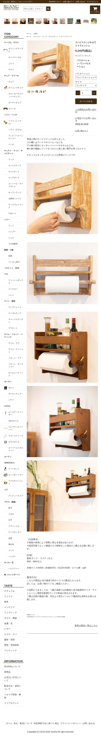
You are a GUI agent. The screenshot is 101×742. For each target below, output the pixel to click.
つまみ (11, 514)
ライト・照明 (9, 301)
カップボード (13, 178)
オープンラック (14, 192)
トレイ (11, 295)
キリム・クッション (15, 350)
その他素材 (13, 244)
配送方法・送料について (12, 687)
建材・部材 (9, 640)
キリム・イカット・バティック (13, 335)
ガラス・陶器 (10, 618)
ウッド (11, 225)
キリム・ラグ (13, 343)
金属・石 (8, 623)
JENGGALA (9, 463)
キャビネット (13, 171)
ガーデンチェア (14, 102)
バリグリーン (13, 568)
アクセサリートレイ (15, 482)
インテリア (9, 607)
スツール (12, 109)
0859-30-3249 (81, 124)
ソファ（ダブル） (15, 130)
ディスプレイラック (15, 206)
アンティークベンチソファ (15, 137)
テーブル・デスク (11, 42)
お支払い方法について (12, 679)
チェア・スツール (11, 75)
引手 (10, 520)
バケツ (11, 400)
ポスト (11, 388)
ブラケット (13, 328)
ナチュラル (9, 591)
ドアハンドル (13, 526)
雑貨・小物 (8, 250)
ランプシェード (14, 307)
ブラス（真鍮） (10, 502)
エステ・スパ (10, 634)
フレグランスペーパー (15, 428)
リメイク (8, 596)
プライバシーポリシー (70, 723)
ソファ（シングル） (14, 122)
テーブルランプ (14, 313)
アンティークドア (15, 496)
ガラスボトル (13, 442)
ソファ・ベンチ (10, 115)
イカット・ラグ (14, 358)
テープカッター (14, 532)
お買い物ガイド (68, 2)
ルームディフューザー (15, 413)
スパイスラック (66, 36)
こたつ (11, 63)
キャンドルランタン (15, 320)
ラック (11, 159)
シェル (11, 238)
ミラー (7, 219)
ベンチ (11, 144)
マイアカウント (92, 2)
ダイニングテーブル (15, 49)
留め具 (11, 544)
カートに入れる (86, 101)
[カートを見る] (95, 9)
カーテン (8, 457)
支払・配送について (23, 723)
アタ (6, 274)
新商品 (7, 672)
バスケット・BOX (11, 268)
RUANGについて (55, 2)
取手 (10, 508)
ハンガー (12, 556)
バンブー (12, 232)
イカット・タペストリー (15, 365)
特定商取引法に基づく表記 (46, 723)
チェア (11, 82)
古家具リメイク (14, 198)
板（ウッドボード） (12, 575)
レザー (7, 629)
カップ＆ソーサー (15, 475)
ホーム (29, 34)
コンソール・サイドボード (15, 185)
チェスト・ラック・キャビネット (46, 36)
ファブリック (10, 613)
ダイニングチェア (15, 88)
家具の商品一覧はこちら (86, 625)
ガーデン (8, 382)
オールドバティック (15, 374)
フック (11, 550)
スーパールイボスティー (15, 449)
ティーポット (13, 469)
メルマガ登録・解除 (12, 696)
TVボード (12, 213)
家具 (35, 34)
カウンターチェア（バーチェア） (15, 95)
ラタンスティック (15, 436)
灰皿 (10, 538)
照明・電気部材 (11, 645)
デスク (11, 69)
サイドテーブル (14, 57)
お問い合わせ (80, 2)
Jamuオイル (13, 421)
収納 (10, 256)
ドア (6, 490)
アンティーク (10, 650)
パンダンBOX (14, 262)
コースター (13, 289)
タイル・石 (8, 562)
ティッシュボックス (15, 281)
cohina (7, 406)
